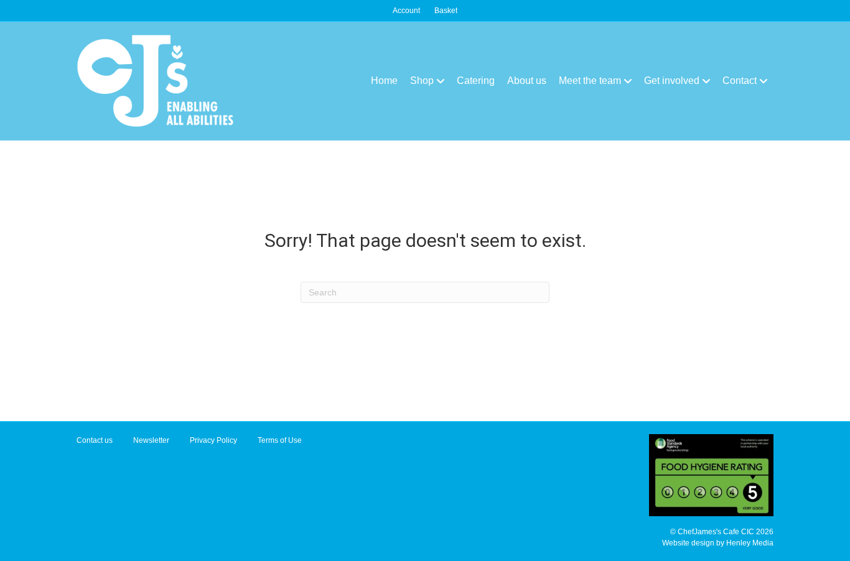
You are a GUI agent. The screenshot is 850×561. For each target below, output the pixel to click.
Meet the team (590, 80)
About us (526, 80)
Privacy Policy (213, 440)
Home (384, 80)
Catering (476, 80)
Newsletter (151, 440)
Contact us (95, 440)
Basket (445, 10)
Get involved (671, 80)
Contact (739, 80)
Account (406, 10)
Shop (422, 80)
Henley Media (749, 543)
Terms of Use (280, 440)
